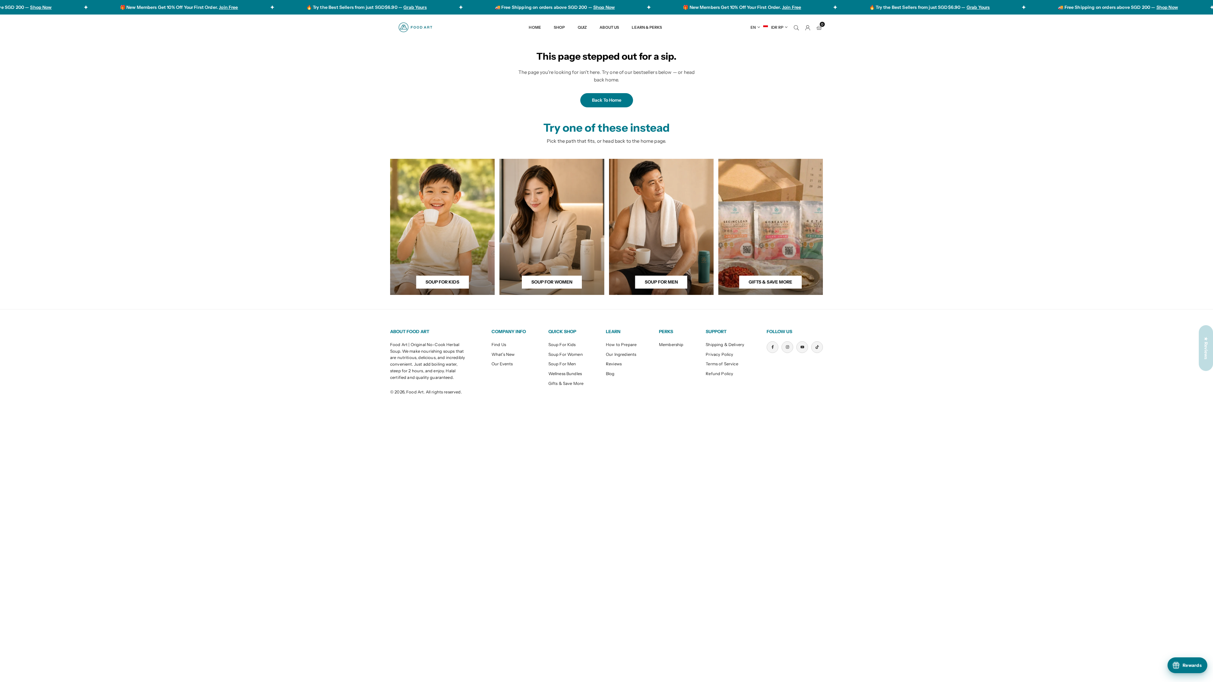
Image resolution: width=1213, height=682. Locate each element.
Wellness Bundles (565, 373)
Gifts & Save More (566, 383)
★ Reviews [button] (1206, 348)
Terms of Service (722, 363)
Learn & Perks (647, 27)
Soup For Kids (562, 344)
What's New (503, 354)
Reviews (614, 363)
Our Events (502, 363)
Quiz (582, 27)
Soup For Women (565, 354)
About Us (609, 27)
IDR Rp (777, 27)
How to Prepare (621, 344)
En (753, 27)
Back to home (606, 100)
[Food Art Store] (415, 26)
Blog (610, 373)
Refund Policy (719, 373)
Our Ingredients (621, 354)
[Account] (807, 27)
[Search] (796, 27)
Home (535, 27)
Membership (671, 344)
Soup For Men (562, 363)
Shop (559, 27)
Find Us (499, 344)
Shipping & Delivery (725, 344)
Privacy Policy (719, 354)
